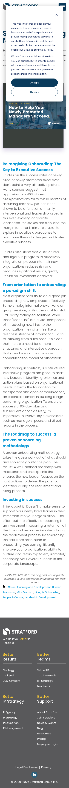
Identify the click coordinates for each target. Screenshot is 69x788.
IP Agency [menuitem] (9, 712)
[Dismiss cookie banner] (56, 15)
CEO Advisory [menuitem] (11, 681)
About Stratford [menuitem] (47, 712)
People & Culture (13, 597)
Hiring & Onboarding (47, 592)
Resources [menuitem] (44, 733)
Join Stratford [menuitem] (46, 717)
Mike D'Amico (25, 592)
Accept (34, 82)
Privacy (46, 767)
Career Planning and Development (29, 587)
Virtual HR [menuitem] (43, 670)
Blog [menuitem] (40, 728)
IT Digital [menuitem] (8, 675)
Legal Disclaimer (26, 767)
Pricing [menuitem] (41, 739)
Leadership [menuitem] (44, 686)
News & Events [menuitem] (46, 723)
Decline (34, 91)
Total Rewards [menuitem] (46, 675)
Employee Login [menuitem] (47, 744)
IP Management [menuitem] (13, 728)
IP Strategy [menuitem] (10, 717)
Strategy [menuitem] (8, 670)
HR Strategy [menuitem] (45, 681)
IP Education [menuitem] (11, 723)
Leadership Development (40, 597)
